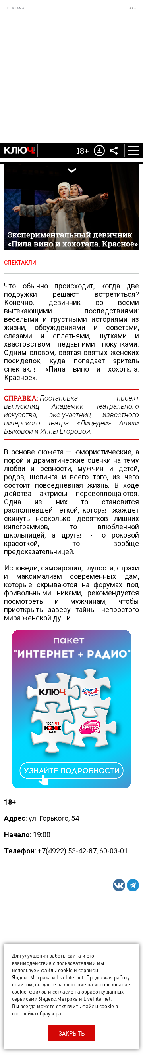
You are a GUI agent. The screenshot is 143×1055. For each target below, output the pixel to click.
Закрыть (71, 1033)
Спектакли (20, 262)
